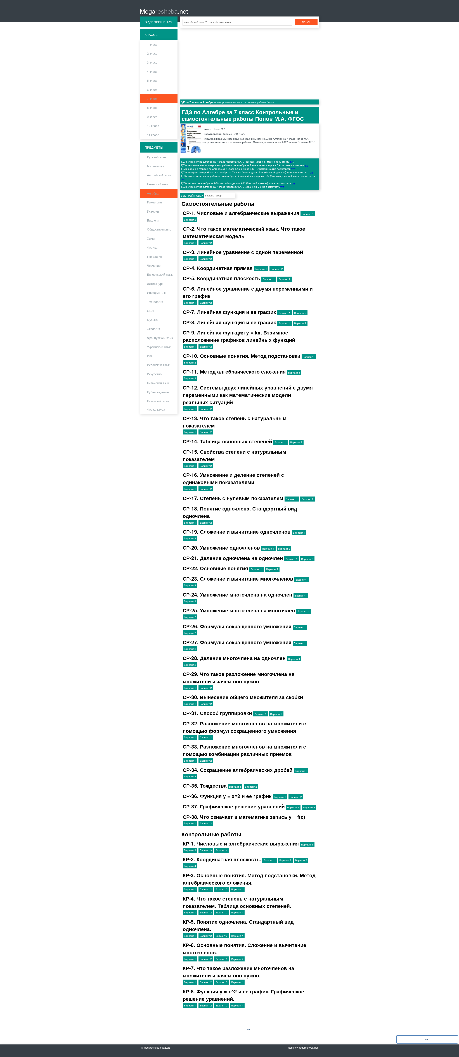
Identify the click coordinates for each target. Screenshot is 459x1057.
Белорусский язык (159, 274)
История (153, 211)
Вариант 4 (222, 850)
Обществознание (159, 229)
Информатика (156, 292)
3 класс (152, 62)
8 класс (152, 107)
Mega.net (164, 10)
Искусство (154, 374)
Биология (153, 220)
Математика (155, 166)
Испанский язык (158, 365)
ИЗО (150, 356)
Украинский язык (159, 347)
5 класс (152, 80)
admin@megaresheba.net (303, 1047)
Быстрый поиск (192, 195)
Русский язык (156, 157)
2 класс (152, 53)
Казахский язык (158, 401)
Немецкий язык (158, 184)
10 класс (153, 125)
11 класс (153, 135)
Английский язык (159, 175)
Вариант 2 (190, 219)
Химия (151, 238)
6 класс (152, 89)
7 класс (152, 98)
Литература (155, 283)
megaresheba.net (154, 1047)
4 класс (152, 71)
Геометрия (154, 202)
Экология (153, 329)
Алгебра (152, 193)
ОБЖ (150, 310)
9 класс (152, 117)
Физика (152, 247)
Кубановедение (158, 392)
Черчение (153, 265)
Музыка (152, 319)
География (154, 256)
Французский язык (160, 338)
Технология (155, 302)
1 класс (152, 44)
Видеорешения (158, 22)
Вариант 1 (308, 214)
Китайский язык (158, 383)
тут (291, 161)
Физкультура (156, 409)
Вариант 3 (206, 850)
